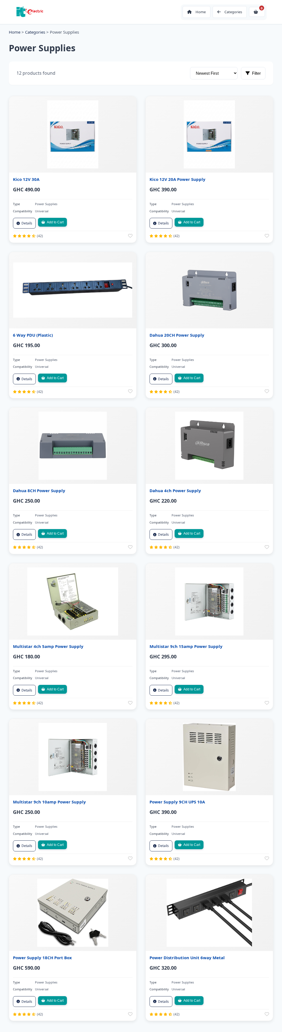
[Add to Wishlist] (130, 236)
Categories (35, 32)
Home (14, 32)
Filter (256, 73)
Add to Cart (55, 222)
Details (26, 223)
